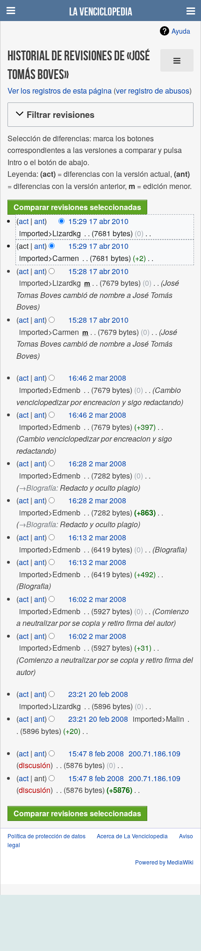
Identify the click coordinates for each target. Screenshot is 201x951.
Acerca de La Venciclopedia (132, 836)
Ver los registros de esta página (59, 90)
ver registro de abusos (152, 90)
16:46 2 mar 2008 (97, 377)
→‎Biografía (37, 487)
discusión (34, 765)
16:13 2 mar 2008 (97, 537)
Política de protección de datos (46, 836)
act (24, 221)
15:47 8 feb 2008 (96, 753)
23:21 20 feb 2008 (98, 694)
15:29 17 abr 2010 (98, 221)
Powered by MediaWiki (164, 862)
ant (39, 221)
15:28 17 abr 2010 (98, 271)
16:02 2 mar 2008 (97, 599)
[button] (99, 114)
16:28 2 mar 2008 (97, 463)
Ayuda (181, 31)
